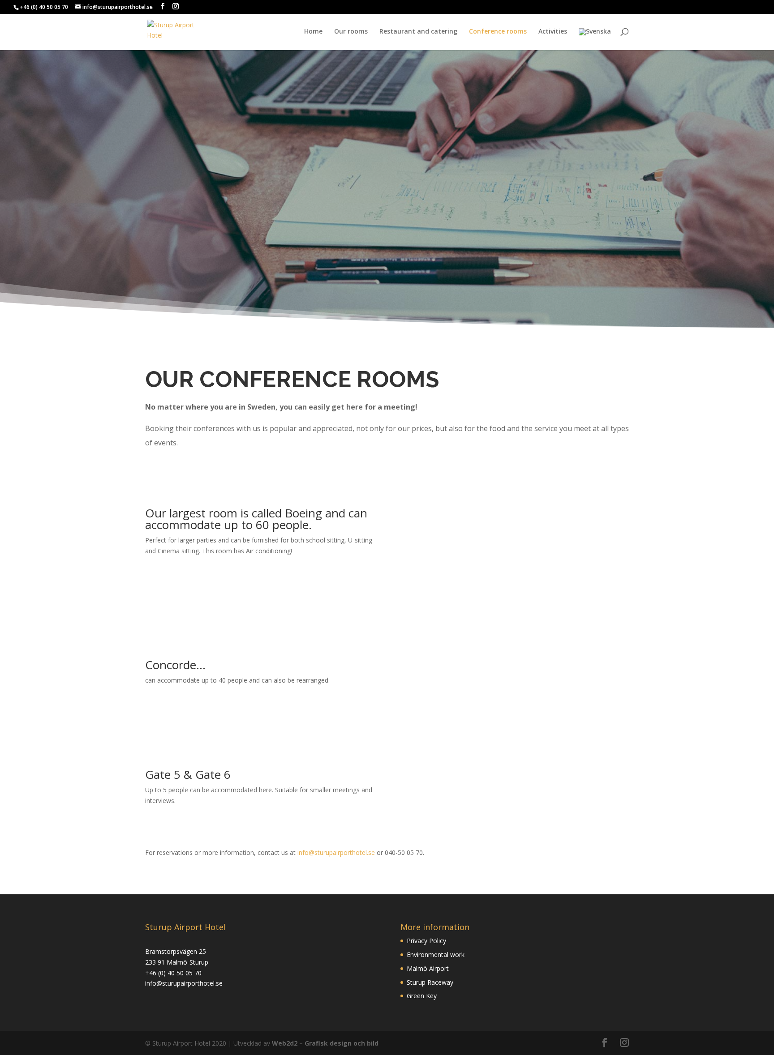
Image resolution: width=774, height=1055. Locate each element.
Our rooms (351, 31)
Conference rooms (498, 31)
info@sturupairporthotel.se (336, 852)
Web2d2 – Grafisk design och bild (325, 1043)
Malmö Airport (428, 968)
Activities (552, 31)
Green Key (422, 995)
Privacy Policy (426, 940)
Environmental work (435, 954)
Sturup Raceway (430, 982)
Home (313, 31)
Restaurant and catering (418, 31)
